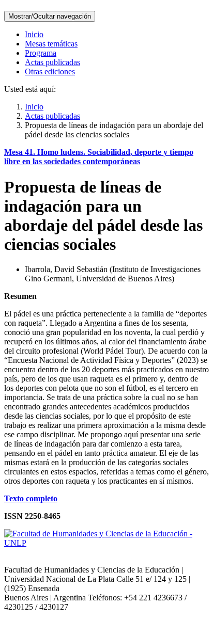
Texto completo (30, 498)
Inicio (34, 34)
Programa (40, 53)
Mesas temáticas (51, 43)
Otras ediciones (50, 71)
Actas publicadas (52, 62)
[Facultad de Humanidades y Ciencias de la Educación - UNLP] (106, 542)
